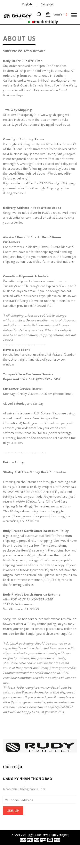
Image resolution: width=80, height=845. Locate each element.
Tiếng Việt (47, 4)
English (27, 4)
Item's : (60, 14)
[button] (60, 14)
